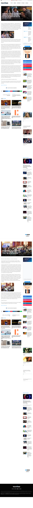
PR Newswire (6, 19)
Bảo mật (24, 164)
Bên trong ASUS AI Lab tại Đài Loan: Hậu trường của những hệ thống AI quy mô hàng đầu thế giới (29, 173)
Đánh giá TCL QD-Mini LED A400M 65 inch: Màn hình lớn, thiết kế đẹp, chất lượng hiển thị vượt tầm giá (29, 81)
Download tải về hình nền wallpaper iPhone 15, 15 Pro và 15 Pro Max (29, 195)
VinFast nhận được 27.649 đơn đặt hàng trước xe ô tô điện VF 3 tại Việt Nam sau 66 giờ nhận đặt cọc (16, 95)
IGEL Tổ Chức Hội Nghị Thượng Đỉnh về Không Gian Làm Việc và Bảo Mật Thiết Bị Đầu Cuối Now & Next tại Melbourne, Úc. (16, 107)
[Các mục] (1, 0)
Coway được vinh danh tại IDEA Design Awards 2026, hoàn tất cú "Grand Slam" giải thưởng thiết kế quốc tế (5, 127)
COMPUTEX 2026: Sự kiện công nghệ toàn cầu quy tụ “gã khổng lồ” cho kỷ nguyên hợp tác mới (29, 213)
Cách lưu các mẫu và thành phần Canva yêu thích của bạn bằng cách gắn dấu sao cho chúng (29, 207)
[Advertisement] (27, 107)
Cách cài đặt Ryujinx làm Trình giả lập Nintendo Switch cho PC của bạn (29, 191)
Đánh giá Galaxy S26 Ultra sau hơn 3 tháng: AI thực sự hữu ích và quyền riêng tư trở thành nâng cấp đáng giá (29, 75)
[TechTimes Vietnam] (4, 3)
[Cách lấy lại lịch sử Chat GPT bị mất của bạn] (25, 178)
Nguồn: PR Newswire (4, 305)
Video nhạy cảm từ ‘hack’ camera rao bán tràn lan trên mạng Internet (27, 166)
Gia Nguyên (27, 168)
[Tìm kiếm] (31, 3)
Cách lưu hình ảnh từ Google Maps (29, 203)
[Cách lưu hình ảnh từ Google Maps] (25, 203)
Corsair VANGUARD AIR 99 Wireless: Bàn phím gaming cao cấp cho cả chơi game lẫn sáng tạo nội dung (29, 87)
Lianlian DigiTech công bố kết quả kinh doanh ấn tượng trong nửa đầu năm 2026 (16, 117)
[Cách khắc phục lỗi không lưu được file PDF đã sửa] (25, 182)
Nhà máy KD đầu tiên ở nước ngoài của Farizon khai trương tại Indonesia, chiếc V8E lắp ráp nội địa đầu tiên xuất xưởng (16, 127)
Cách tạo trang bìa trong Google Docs (29, 200)
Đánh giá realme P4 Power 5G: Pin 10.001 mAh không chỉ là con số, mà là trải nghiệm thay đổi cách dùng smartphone (29, 99)
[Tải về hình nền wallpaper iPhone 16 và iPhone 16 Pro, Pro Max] (25, 186)
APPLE (24, 30)
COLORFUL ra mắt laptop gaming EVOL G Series (6, 315)
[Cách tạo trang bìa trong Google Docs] (25, 200)
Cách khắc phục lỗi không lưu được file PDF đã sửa (29, 182)
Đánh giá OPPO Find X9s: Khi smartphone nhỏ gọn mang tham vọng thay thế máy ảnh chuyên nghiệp (29, 93)
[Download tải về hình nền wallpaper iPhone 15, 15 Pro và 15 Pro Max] (25, 195)
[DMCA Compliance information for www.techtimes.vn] (27, 236)
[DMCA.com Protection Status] (27, 234)
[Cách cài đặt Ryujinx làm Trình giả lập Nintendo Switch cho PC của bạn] (25, 191)
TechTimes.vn (3, 493)
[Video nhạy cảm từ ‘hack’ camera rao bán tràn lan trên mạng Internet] (27, 161)
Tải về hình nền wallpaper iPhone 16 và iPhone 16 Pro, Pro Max (29, 186)
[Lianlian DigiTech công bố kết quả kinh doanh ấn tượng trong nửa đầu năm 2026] (16, 112)
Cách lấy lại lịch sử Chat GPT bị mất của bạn (29, 178)
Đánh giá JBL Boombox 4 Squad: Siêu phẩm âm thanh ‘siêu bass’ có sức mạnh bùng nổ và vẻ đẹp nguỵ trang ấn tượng (29, 219)
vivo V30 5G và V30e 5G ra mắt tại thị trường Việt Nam (6, 95)
